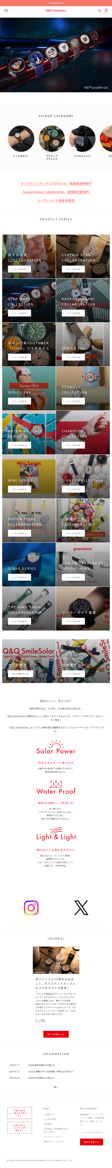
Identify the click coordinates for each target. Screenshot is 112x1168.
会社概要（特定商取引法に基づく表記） (56, 1130)
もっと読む (40, 1020)
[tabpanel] (56, 49)
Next (109, 57)
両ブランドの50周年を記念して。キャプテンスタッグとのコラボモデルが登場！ (55, 983)
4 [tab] (58, 95)
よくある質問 (50, 1119)
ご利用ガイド (50, 1114)
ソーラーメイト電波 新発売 (56, 200)
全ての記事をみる (56, 1034)
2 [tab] (49, 95)
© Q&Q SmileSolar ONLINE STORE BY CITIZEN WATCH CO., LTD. (40, 1160)
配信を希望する (91, 1142)
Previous (2, 57)
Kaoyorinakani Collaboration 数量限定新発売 (56, 192)
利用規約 (48, 1124)
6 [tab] (66, 95)
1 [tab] (45, 95)
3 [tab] (53, 95)
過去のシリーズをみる (54, 1141)
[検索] (99, 10)
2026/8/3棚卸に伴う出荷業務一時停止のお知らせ (50, 1071)
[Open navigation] (6, 10)
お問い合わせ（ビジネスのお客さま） (19, 1127)
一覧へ (55, 1086)
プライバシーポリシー (54, 1136)
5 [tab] (62, 95)
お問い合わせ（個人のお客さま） (19, 1113)
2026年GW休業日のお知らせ (41, 1077)
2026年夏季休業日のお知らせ (41, 1065)
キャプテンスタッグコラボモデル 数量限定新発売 (56, 183)
